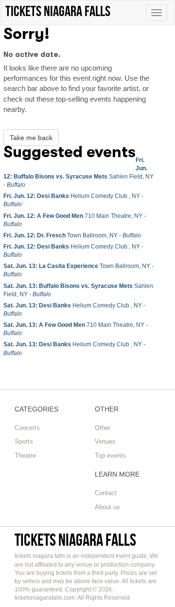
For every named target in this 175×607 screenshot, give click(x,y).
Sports (24, 441)
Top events (110, 455)
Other (102, 427)
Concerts (27, 427)
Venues (105, 441)
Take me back (31, 138)
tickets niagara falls (75, 540)
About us (107, 507)
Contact (106, 493)
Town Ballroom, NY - (72, 235)
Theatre (25, 455)
